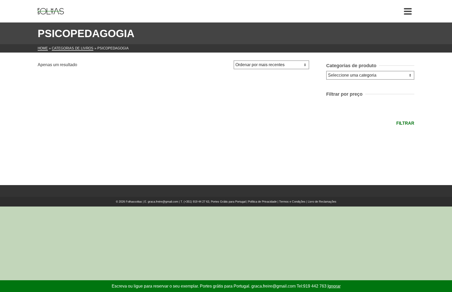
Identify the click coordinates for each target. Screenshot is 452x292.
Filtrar (405, 123)
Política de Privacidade (262, 201)
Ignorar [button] (334, 286)
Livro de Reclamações (322, 201)
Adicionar (70, 153)
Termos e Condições (292, 201)
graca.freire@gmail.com (163, 201)
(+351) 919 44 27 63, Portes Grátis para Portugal (215, 201)
